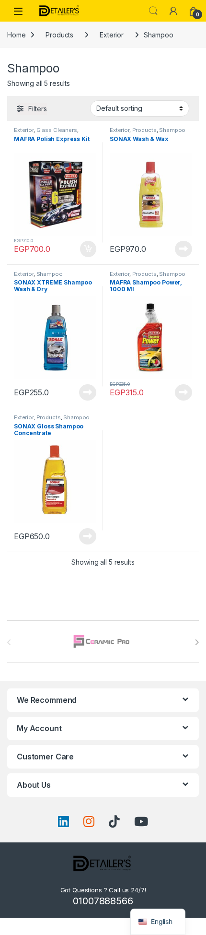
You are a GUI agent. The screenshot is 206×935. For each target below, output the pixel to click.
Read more (183, 249)
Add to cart (88, 249)
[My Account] (173, 11)
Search (153, 11)
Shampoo (172, 130)
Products (59, 35)
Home (16, 35)
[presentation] (197, 642)
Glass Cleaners (56, 130)
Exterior (112, 35)
